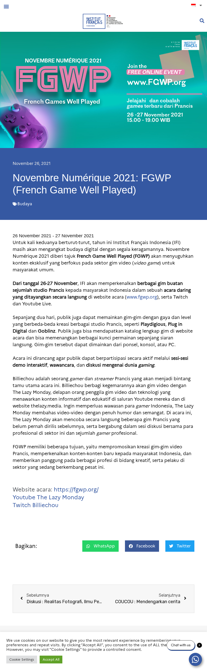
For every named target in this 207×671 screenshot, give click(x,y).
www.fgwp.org (141, 297)
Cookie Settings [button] (21, 659)
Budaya (24, 203)
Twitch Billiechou (35, 505)
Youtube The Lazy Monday (48, 497)
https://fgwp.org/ (76, 489)
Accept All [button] (51, 659)
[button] (6, 6)
